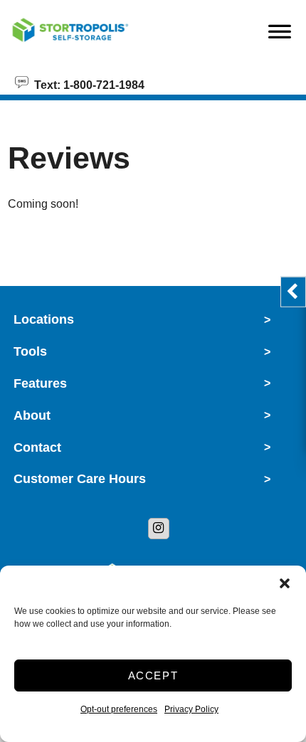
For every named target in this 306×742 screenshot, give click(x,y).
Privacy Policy (191, 709)
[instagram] (158, 528)
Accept (153, 675)
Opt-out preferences (118, 709)
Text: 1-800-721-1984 (86, 84)
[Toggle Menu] (279, 35)
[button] (285, 583)
